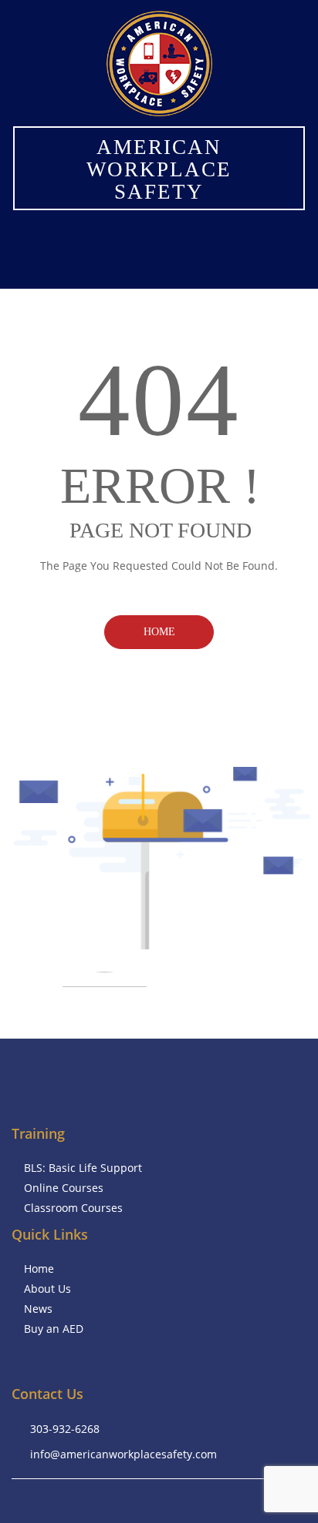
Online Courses (63, 1187)
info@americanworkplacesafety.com (123, 1454)
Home (159, 632)
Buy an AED (53, 1328)
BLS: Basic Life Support (83, 1167)
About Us (47, 1288)
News (38, 1308)
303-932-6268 (65, 1428)
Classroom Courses (73, 1207)
